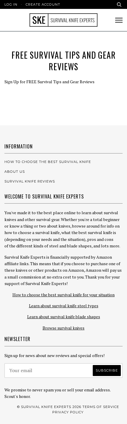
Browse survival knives (63, 328)
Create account (43, 4)
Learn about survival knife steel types (63, 305)
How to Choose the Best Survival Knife (47, 162)
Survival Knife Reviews (29, 181)
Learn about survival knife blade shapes (63, 316)
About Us (14, 171)
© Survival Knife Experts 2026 (49, 407)
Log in (10, 4)
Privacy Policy (68, 412)
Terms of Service (100, 407)
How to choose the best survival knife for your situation (63, 294)
